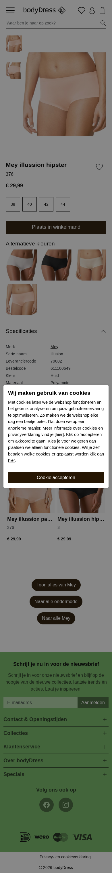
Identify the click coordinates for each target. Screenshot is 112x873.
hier (11, 460)
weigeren (79, 441)
